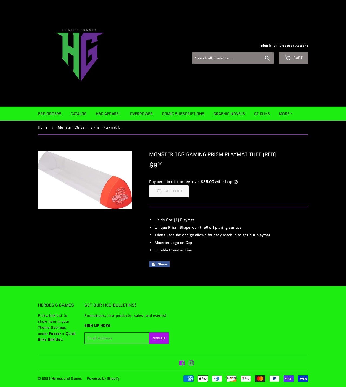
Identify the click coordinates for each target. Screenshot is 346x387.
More (284, 113)
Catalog (78, 113)
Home (42, 127)
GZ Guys (262, 113)
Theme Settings (52, 327)
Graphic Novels (229, 113)
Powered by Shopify (103, 378)
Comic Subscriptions (183, 113)
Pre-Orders (49, 113)
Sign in (266, 45)
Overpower (141, 113)
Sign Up (159, 338)
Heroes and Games (66, 378)
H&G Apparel (108, 113)
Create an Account (293, 45)
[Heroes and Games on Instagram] (191, 363)
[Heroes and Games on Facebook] (182, 363)
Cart (297, 57)
